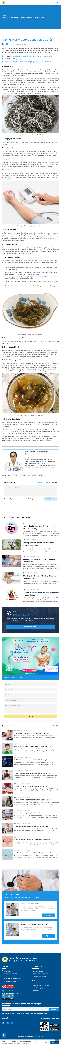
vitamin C (12, 248)
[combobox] (30, 700)
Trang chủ (5, 18)
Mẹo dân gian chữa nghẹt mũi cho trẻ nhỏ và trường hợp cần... (33, 746)
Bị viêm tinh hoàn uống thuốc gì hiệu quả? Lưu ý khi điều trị (32, 826)
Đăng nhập (41, 482)
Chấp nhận (55, 1042)
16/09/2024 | (20, 59)
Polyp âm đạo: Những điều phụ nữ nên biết (27, 813)
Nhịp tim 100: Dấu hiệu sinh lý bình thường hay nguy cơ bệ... (32, 773)
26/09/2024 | (28, 62)
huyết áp (35, 177)
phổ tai (40, 475)
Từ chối (46, 1042)
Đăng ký (48, 482)
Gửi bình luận (49, 499)
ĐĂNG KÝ (53, 1009)
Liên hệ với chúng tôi (30, 627)
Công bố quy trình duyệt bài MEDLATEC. (43, 467)
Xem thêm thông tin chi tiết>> (39, 463)
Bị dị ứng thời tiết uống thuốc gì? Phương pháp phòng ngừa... (32, 800)
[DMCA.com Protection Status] (8, 996)
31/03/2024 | (29, 56)
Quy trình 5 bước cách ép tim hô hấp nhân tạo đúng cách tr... (32, 786)
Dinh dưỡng (14, 18)
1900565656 (7, 971)
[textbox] (30, 700)
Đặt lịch (48, 915)
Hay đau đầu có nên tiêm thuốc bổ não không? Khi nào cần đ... (32, 853)
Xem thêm (56, 726)
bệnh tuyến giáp (34, 274)
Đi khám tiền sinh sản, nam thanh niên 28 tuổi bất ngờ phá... (32, 760)
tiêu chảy (17, 269)
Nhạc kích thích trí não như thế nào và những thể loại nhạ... (32, 733)
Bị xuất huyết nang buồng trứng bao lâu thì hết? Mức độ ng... (32, 839)
